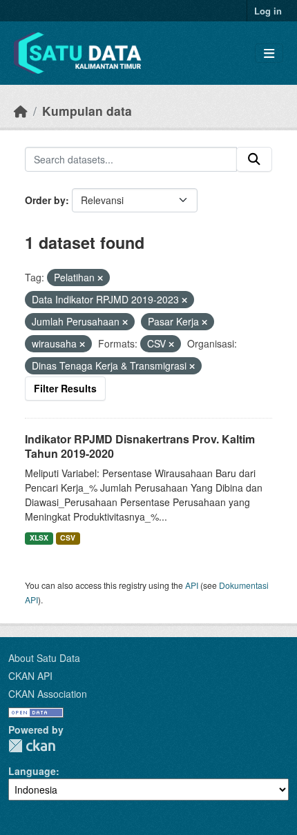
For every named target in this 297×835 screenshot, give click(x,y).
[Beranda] (21, 110)
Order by (45, 200)
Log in (268, 10)
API (191, 585)
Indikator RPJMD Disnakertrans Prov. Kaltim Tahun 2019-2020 (140, 446)
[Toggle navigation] (269, 53)
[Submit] (254, 159)
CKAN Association (47, 694)
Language (32, 771)
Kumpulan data (87, 110)
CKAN (31, 745)
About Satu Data (44, 658)
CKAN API (30, 676)
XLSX (39, 537)
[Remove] (100, 277)
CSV (67, 537)
